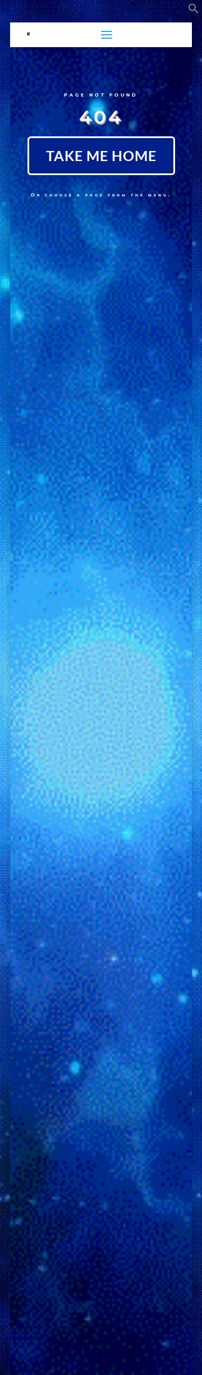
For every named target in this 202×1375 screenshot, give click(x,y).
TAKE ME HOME (101, 155)
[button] (193, 11)
